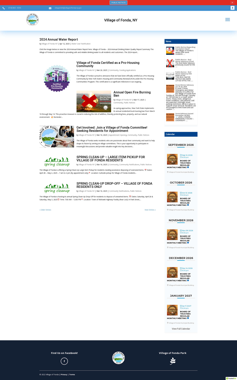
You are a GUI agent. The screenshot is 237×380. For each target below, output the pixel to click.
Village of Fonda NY (50, 44)
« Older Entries (45, 210)
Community (113, 70)
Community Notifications (129, 164)
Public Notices (129, 102)
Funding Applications (127, 70)
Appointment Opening (118, 135)
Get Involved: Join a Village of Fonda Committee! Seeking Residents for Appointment (112, 129)
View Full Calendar (181, 328)
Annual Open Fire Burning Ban (132, 93)
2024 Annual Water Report (59, 39)
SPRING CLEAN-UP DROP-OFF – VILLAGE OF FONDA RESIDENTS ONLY (114, 185)
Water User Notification (81, 44)
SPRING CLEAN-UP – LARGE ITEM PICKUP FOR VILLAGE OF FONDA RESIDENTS (111, 158)
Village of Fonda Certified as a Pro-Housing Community (108, 64)
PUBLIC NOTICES (118, 2)
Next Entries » (150, 210)
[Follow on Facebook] (233, 8)
